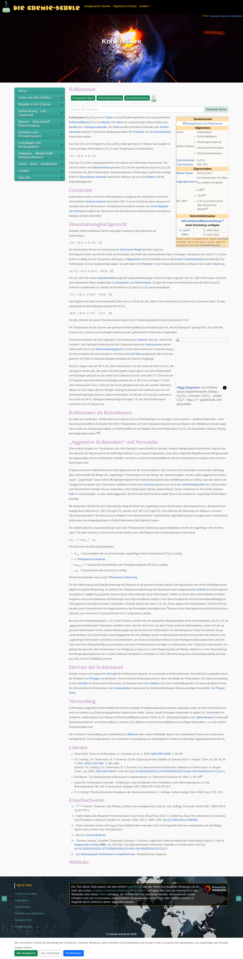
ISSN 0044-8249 (105, 771)
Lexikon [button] (144, 6)
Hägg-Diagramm (188, 387)
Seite (103, 894)
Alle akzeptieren (26, 953)
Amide (176, 678)
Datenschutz (22, 907)
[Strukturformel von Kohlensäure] (203, 123)
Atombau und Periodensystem (30, 134)
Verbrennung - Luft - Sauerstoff (33, 113)
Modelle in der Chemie (34, 104)
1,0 (77, 805)
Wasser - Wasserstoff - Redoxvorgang (35, 123)
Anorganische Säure (83, 98)
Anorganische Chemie (97, 6)
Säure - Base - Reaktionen (37, 164)
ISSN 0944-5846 (161, 753)
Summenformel (185, 160)
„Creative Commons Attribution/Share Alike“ (119, 890)
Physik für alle (23, 926)
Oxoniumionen (153, 344)
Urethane (154, 683)
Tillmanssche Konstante (91, 559)
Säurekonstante (107, 278)
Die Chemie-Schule (46, 7)
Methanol (132, 734)
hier (142, 894)
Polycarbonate (162, 131)
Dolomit (201, 589)
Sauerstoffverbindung (137, 98)
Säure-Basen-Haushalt (92, 177)
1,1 (81, 805)
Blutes (151, 177)
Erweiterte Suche (216, 109)
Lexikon (23, 171)
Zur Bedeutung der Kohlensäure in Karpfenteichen (105, 854)
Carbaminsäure (123, 688)
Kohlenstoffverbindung (110, 98)
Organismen (133, 259)
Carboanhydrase (193, 259)
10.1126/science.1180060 (182, 819)
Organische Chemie (125, 6)
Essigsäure (122, 282)
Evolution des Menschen (29, 913)
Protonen (147, 264)
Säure (109, 117)
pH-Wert (136, 354)
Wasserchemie (101, 167)
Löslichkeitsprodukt (193, 484)
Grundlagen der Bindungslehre (29, 144)
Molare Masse (185, 173)
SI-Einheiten (222, 239)
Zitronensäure (143, 282)
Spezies (142, 339)
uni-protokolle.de (95, 835)
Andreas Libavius (96, 201)
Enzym (179, 259)
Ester (116, 127)
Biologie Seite (23, 920)
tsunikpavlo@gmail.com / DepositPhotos (226, 16)
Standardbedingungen (210, 245)
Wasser (105, 122)
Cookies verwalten (26, 893)
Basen (217, 264)
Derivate (112, 673)
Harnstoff (82, 683)
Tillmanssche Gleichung (123, 577)
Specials (24, 177)
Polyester (138, 131)
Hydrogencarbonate (95, 127)
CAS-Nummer (185, 164)
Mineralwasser (205, 717)
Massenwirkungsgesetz (109, 349)
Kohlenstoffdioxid (79, 122)
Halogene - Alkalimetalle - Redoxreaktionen (36, 155)
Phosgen (94, 678)
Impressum (21, 900)
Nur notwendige (50, 953)
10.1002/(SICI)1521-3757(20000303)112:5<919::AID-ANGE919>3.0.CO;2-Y (179, 771)
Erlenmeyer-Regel (131, 249)
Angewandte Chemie (86, 844)
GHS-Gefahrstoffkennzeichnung (201, 221)
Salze (119, 122)
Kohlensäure (134, 886)
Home (22, 91)
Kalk (71, 494)
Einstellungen (73, 953)
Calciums (148, 484)
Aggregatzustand (187, 181)
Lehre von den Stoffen (34, 97)
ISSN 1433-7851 (94, 763)
